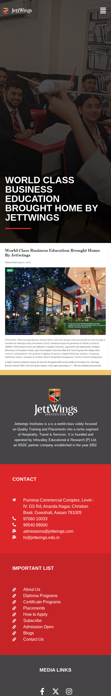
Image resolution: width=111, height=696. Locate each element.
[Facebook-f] (42, 691)
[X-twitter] (55, 691)
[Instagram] (69, 691)
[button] (103, 10)
